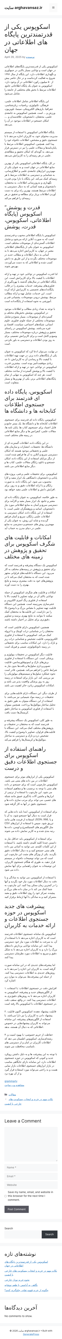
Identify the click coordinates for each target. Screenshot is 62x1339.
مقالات (12, 1094)
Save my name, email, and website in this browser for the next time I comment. (30, 1196)
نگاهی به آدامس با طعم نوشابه (21, 1285)
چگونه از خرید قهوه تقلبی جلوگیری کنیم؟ (26, 1290)
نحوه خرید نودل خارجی (17, 1279)
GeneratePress (31, 1334)
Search (9, 1228)
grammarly (11, 1081)
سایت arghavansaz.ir (23, 7)
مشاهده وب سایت (14, 1085)
